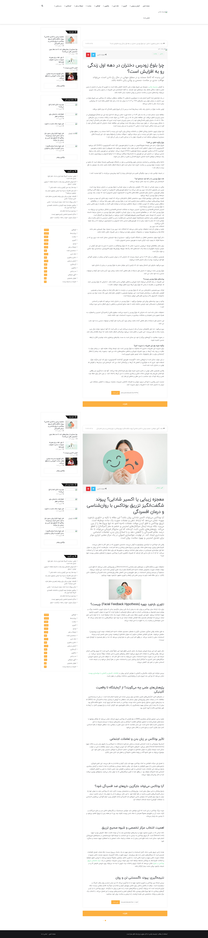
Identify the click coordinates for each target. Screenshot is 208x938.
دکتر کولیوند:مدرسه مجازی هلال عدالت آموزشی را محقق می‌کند (54, 76)
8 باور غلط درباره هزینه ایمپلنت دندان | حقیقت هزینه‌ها (56, 59)
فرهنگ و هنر (79, 6)
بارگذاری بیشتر (61, 86)
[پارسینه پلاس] (162, 12)
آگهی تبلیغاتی (72, 275)
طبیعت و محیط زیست (69, 282)
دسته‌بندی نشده (71, 250)
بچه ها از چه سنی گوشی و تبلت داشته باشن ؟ (62, 187)
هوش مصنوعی (71, 278)
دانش (148, 43)
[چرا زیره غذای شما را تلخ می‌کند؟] (71, 107)
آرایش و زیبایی (135, 6)
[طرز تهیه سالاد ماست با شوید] (71, 127)
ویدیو (74, 244)
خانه (161, 43)
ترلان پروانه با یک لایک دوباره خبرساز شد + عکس (61, 202)
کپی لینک (115, 393)
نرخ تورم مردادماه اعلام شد (68, 211)
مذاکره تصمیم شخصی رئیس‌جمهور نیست (63, 214)
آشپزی (125, 6)
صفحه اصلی (146, 6)
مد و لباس (58, 6)
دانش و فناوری (155, 43)
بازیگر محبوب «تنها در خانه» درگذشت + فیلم (63, 218)
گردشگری (68, 6)
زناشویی (106, 6)
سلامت (89, 6)
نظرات (125, 404)
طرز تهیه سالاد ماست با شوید (54, 124)
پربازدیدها (73, 233)
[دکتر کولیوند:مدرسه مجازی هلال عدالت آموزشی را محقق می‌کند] (71, 77)
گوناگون (98, 6)
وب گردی (71, 171)
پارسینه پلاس (153, 87)
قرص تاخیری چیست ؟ (70, 68)
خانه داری (116, 6)
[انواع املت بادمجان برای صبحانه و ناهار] (71, 117)
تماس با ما (147, 18)
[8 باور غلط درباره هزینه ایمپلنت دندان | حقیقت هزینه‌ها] (71, 60)
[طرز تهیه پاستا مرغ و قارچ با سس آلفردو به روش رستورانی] (71, 149)
